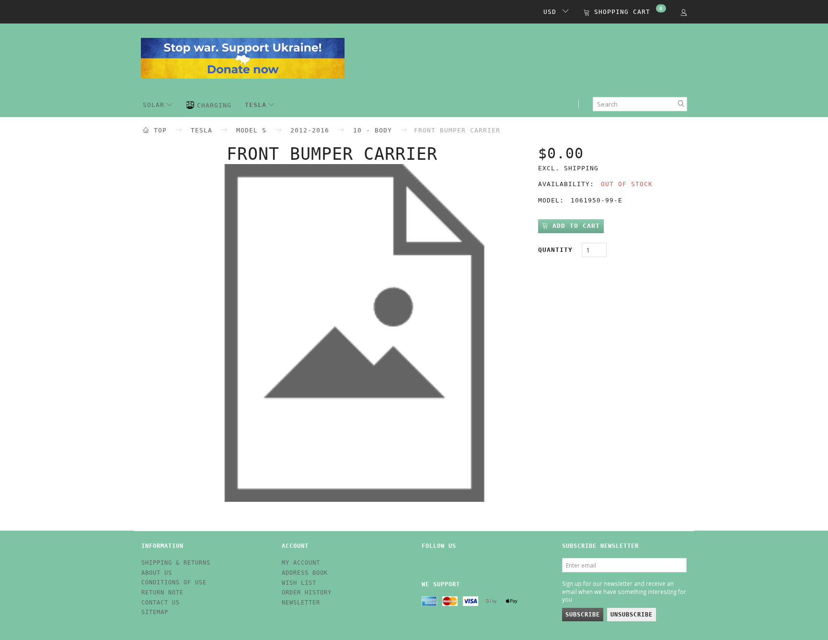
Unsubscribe (631, 614)
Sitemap (154, 612)
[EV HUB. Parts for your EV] (243, 57)
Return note (162, 592)
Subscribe (582, 614)
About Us (156, 572)
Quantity (557, 249)
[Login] (683, 12)
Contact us (160, 602)
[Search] (681, 104)
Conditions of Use (174, 582)
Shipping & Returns (175, 562)
